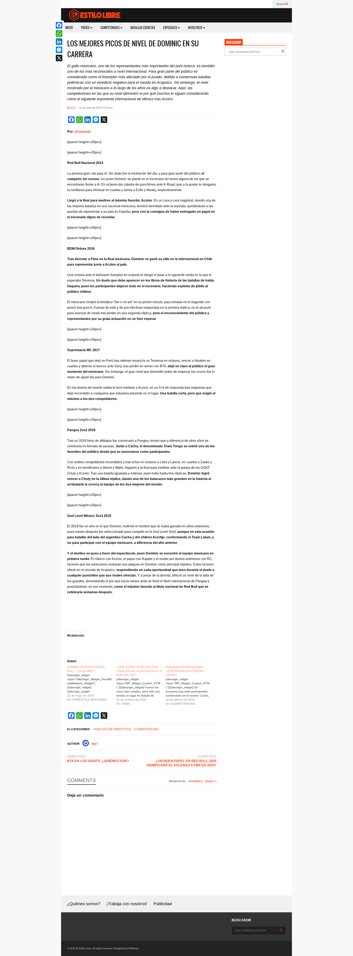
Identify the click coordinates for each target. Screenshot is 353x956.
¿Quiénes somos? (83, 903)
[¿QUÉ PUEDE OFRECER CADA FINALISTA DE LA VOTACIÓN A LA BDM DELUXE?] (141, 685)
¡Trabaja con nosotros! (126, 903)
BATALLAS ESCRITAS (143, 27)
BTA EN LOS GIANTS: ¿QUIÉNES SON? (98, 761)
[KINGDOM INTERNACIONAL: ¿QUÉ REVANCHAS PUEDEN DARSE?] (190, 685)
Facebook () (196, 781)
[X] (59, 58)
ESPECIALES (170, 27)
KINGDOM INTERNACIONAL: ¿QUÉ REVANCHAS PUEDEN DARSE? (185, 671)
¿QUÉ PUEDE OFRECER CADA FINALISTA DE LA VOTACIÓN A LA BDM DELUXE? (138, 671)
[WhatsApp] (59, 33)
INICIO (69, 27)
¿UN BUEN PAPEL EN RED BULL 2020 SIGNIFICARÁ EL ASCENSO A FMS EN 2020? (181, 763)
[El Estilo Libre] (94, 15)
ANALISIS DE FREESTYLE (112, 729)
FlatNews (133, 948)
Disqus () (210, 781)
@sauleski (83, 131)
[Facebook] (59, 25)
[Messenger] (59, 50)
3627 (73, 107)
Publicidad (162, 903)
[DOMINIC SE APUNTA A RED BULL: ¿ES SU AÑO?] (91, 683)
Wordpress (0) (177, 781)
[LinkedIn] (59, 42)
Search (280, 4)
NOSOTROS (195, 27)
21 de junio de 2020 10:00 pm (96, 107)
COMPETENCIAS (110, 27)
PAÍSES (85, 27)
